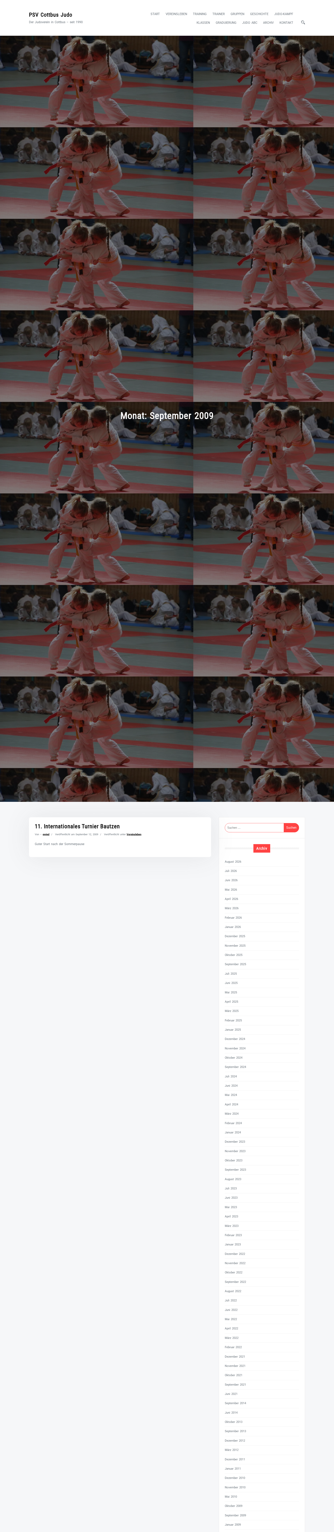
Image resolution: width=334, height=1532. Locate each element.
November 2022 (235, 1263)
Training (200, 14)
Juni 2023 (231, 1197)
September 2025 (235, 964)
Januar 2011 (233, 1468)
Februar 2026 (233, 917)
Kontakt (286, 23)
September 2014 (235, 1403)
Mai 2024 (231, 1095)
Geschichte (259, 14)
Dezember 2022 (235, 1254)
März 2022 (232, 1338)
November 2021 (235, 1366)
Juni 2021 (231, 1394)
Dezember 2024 (235, 1039)
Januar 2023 (233, 1244)
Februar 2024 (233, 1123)
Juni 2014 (231, 1412)
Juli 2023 (231, 1188)
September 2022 (235, 1282)
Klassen (203, 23)
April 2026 (231, 899)
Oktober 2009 (233, 1506)
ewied (46, 834)
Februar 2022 (233, 1347)
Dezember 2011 (235, 1459)
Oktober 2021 (233, 1375)
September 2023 (235, 1169)
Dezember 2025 (235, 936)
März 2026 (232, 908)
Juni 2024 (231, 1085)
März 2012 (232, 1450)
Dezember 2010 (235, 1478)
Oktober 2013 (233, 1422)
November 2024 (235, 1048)
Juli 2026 (231, 871)
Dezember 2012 (235, 1440)
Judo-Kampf (283, 14)
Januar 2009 (233, 1524)
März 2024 (232, 1113)
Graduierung (226, 23)
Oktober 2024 (233, 1057)
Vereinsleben (176, 14)
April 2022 (231, 1328)
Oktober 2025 (233, 955)
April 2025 (231, 1001)
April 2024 (231, 1104)
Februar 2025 (233, 1020)
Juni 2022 (231, 1310)
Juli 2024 (231, 1076)
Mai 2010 (231, 1496)
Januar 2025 (233, 1029)
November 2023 (235, 1151)
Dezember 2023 (235, 1141)
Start (155, 14)
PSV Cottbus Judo (50, 15)
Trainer (218, 14)
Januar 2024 (233, 1132)
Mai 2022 (231, 1319)
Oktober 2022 (233, 1272)
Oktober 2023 (233, 1160)
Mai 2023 (231, 1207)
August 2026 (233, 861)
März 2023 (232, 1226)
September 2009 (235, 1515)
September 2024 (235, 1067)
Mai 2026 (231, 889)
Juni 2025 (231, 983)
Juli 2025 (231, 973)
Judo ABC (249, 23)
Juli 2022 (231, 1300)
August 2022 (233, 1291)
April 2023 (231, 1216)
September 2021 (235, 1384)
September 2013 (235, 1431)
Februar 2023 (233, 1235)
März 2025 (232, 1011)
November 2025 (235, 945)
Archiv (268, 23)
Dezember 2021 (235, 1356)
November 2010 (235, 1487)
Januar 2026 (233, 927)
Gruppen (237, 14)
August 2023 (233, 1179)
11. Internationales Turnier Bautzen (77, 826)
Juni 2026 (231, 880)
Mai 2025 (231, 992)
